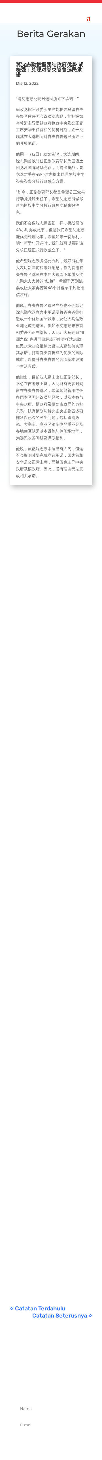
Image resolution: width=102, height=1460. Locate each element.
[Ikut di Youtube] (69, 1388)
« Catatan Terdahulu (37, 1308)
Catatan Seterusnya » (62, 1315)
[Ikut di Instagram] (57, 1388)
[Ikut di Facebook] (32, 1388)
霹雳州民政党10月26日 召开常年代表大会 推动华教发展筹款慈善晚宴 (49, 579)
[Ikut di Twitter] (44, 1388)
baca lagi (25, 642)
